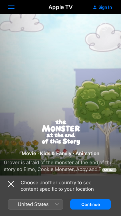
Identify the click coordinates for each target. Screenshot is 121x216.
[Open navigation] (15, 7)
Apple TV (60, 7)
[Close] (11, 184)
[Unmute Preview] (103, 27)
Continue (90, 204)
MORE (109, 170)
